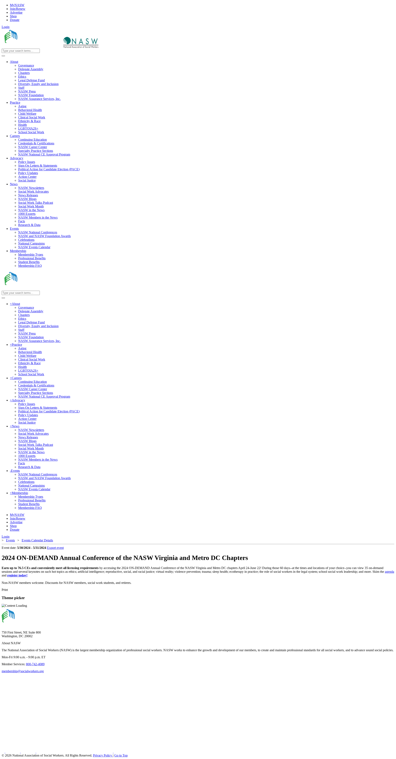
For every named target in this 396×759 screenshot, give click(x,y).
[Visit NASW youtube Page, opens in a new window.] (28, 751)
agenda (389, 571)
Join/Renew (17, 9)
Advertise (16, 12)
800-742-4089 (35, 664)
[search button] (3, 55)
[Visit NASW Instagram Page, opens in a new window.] (75, 751)
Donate (14, 20)
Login (5, 27)
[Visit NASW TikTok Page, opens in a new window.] (121, 751)
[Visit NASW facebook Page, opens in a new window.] (3, 751)
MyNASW (17, 5)
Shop (13, 16)
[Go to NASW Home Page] (32, 46)
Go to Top (121, 755)
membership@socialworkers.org (23, 671)
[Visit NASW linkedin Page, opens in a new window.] (13, 751)
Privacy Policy (103, 755)
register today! (17, 575)
